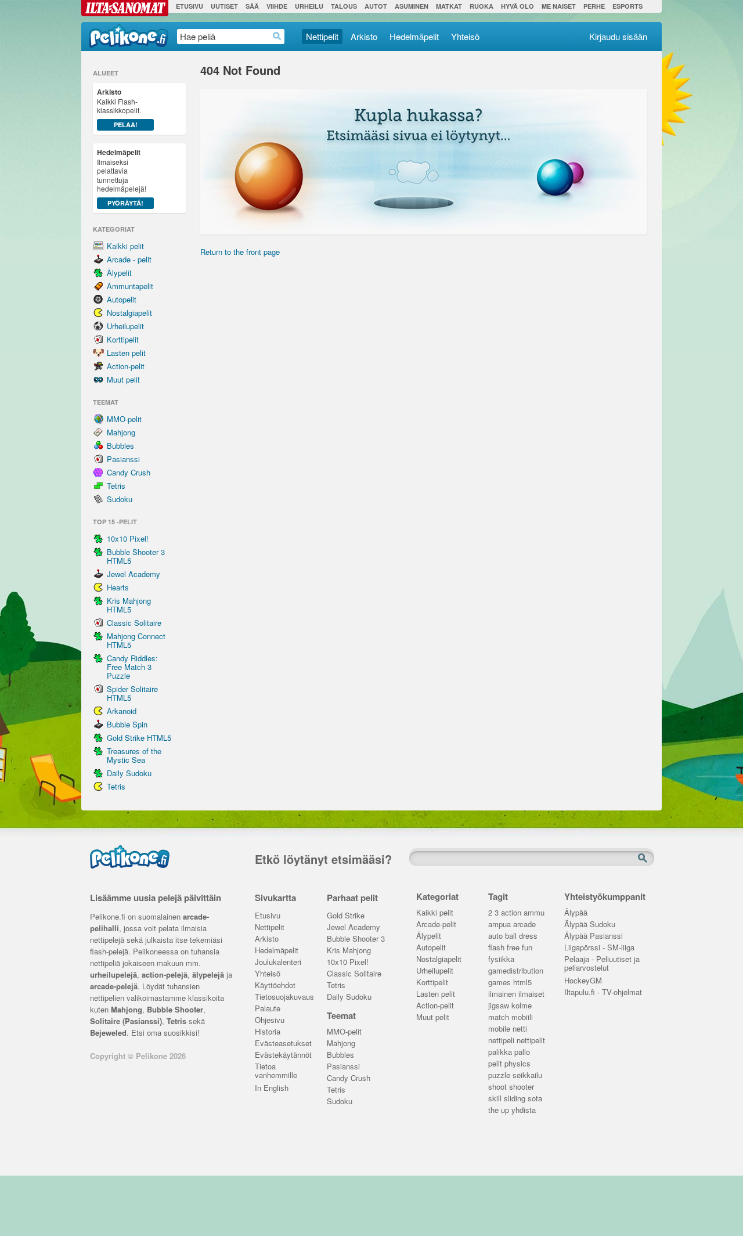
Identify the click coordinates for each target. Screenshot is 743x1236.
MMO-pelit (124, 418)
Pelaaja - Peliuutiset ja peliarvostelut (602, 960)
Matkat (449, 6)
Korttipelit (123, 339)
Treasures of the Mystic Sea (134, 755)
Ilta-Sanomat (124, 8)
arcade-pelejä (114, 986)
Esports (627, 6)
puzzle (499, 1075)
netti (520, 1029)
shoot (497, 1087)
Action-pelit (126, 366)
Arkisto (364, 36)
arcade (524, 924)
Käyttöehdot (275, 985)
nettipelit (531, 1041)
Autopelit (121, 299)
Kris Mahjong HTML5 (129, 605)
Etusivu (189, 6)
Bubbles (120, 445)
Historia (267, 1032)
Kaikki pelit (125, 245)
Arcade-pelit (436, 924)
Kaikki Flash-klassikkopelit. (119, 108)
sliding (514, 1099)
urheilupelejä (113, 974)
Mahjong (121, 432)
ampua (499, 924)
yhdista (523, 1110)
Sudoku (119, 499)
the (493, 1110)
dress (528, 936)
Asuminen (411, 6)
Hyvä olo (517, 6)
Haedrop (277, 36)
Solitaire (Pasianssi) (126, 1020)
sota (535, 1099)
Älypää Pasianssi (593, 936)
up (505, 1110)
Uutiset (224, 6)
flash (496, 948)
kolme (521, 1006)
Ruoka (481, 6)
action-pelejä (164, 974)
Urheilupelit (125, 325)
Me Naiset (559, 6)
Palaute (267, 1009)
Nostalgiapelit (129, 312)
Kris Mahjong (349, 951)
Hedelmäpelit (414, 36)
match (498, 1017)
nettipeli (501, 1041)
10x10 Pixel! (128, 538)
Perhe (594, 6)
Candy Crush (128, 472)
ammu (534, 913)
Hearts (118, 587)
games (499, 983)
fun (527, 948)
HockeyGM (583, 981)
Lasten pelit (126, 352)
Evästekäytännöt (282, 1055)
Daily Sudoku (129, 773)
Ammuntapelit (130, 285)
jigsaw (498, 1006)
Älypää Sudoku (589, 924)
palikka (500, 1052)
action (511, 913)
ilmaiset (531, 994)
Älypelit (119, 272)
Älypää (575, 913)
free (513, 948)
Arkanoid (121, 710)
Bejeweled (108, 1032)
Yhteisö (465, 36)
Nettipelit (322, 36)
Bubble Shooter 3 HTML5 (136, 556)
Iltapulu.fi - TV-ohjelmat (603, 992)
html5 (522, 983)
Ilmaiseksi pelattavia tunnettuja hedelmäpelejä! (121, 177)
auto (495, 936)
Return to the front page (240, 251)
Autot (376, 6)
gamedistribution (515, 971)
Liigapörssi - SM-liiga (599, 948)
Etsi (643, 858)
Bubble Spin (127, 724)
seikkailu (527, 1075)
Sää (252, 6)
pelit (495, 1064)
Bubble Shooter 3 (356, 939)
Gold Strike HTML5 (139, 737)
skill (495, 1099)
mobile (499, 1029)
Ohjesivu (269, 1020)
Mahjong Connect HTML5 (136, 640)
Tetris (116, 485)
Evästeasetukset (282, 1043)
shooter (521, 1087)
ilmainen (502, 994)
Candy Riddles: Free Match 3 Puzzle (132, 667)
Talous (344, 6)
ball (511, 936)
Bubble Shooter (175, 1009)
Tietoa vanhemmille (276, 1067)
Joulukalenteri (278, 962)
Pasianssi (123, 458)
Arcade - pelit (129, 259)
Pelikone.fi (128, 36)
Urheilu (309, 6)
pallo (522, 1052)
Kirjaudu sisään (618, 36)
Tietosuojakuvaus (282, 997)
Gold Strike (346, 916)
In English (271, 1088)
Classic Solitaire (134, 622)
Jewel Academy (133, 573)
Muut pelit (123, 379)
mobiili (522, 1017)
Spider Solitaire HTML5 (132, 693)
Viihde (276, 6)
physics (517, 1064)
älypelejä (208, 974)
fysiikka (501, 959)
